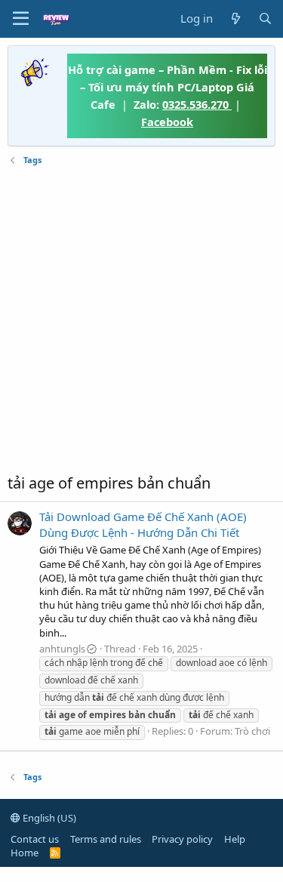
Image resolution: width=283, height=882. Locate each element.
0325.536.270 (197, 104)
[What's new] (235, 18)
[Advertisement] (141, 319)
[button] (20, 19)
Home (24, 852)
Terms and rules (105, 839)
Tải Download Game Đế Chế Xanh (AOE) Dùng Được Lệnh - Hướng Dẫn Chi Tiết (143, 524)
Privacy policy (182, 839)
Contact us (35, 839)
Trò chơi (252, 731)
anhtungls (62, 648)
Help (234, 839)
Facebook (167, 121)
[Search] (265, 18)
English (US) (48, 818)
